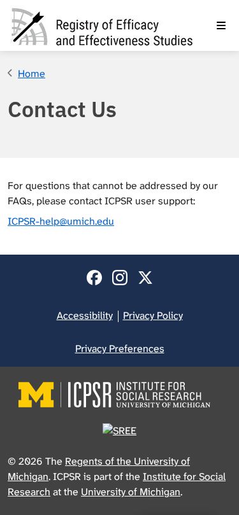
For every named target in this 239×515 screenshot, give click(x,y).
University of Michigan (130, 491)
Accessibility (85, 315)
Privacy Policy (153, 315)
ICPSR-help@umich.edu (61, 221)
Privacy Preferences (119, 348)
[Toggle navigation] (221, 25)
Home (31, 73)
